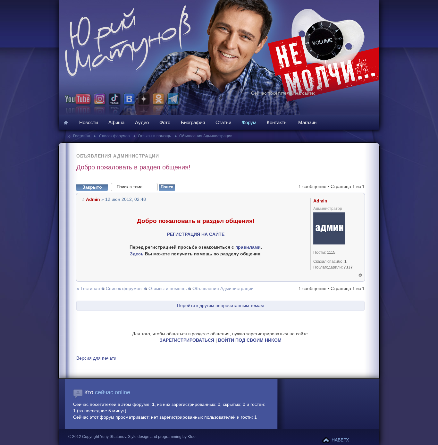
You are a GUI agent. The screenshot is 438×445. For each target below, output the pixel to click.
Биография (193, 122)
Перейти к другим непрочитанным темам (220, 305)
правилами (248, 247)
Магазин (307, 122)
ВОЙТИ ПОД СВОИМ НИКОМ (250, 340)
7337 (348, 267)
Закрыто (92, 187)
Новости (88, 122)
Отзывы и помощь (154, 136)
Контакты (277, 122)
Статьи (223, 122)
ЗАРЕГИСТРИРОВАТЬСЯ (187, 340)
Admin (93, 199)
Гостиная (82, 136)
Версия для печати (96, 358)
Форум (249, 122)
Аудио (142, 122)
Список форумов (114, 136)
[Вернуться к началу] (360, 275)
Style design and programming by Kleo (162, 436)
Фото (164, 122)
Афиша (116, 122)
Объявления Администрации (205, 136)
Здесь (137, 254)
